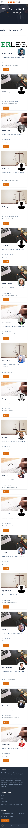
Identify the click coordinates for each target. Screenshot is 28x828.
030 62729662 (7, 139)
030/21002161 (7, 638)
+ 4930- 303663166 (8, 677)
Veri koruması (4, 801)
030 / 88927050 (7, 523)
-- (4, 63)
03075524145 (7, 446)
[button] (2, 825)
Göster (6, 69)
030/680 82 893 (7, 715)
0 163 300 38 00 (15, 101)
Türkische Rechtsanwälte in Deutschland (11, 804)
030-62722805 (7, 331)
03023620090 (7, 408)
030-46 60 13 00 (7, 485)
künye (2, 798)
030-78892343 (7, 293)
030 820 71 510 (7, 216)
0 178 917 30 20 (16, 178)
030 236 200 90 (7, 101)
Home (7, 12)
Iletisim (3, 796)
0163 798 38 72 (15, 216)
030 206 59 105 (7, 562)
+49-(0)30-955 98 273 (9, 255)
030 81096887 (7, 370)
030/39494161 (7, 600)
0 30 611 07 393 (7, 178)
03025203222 (7, 753)
